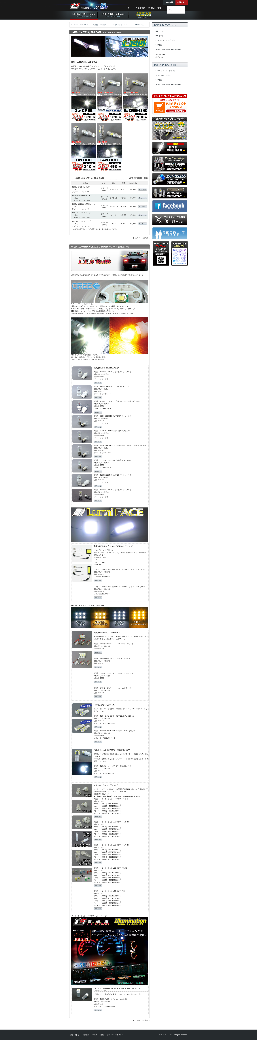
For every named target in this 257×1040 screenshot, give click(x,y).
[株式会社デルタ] (89, 8)
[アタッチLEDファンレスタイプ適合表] (169, 185)
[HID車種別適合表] (169, 153)
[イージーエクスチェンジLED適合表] (169, 171)
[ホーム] (130, 9)
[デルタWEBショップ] (169, 114)
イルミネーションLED (119, 25)
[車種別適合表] (140, 9)
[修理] (159, 9)
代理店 (94, 1035)
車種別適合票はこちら (102, 794)
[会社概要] (169, 4)
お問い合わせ (74, 1035)
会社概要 (86, 1035)
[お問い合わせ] (181, 4)
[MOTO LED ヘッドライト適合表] (169, 198)
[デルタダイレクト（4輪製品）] (84, 20)
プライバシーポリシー (115, 1035)
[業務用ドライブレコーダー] (143, 20)
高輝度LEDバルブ (99, 25)
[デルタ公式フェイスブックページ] (169, 212)
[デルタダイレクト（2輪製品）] (113, 20)
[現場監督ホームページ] (169, 140)
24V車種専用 (160, 54)
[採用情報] (169, 239)
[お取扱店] (151, 9)
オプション (159, 57)
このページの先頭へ (142, 238)
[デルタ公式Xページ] (169, 225)
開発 (102, 1035)
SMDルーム (139, 25)
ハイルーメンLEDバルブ (79, 25)
